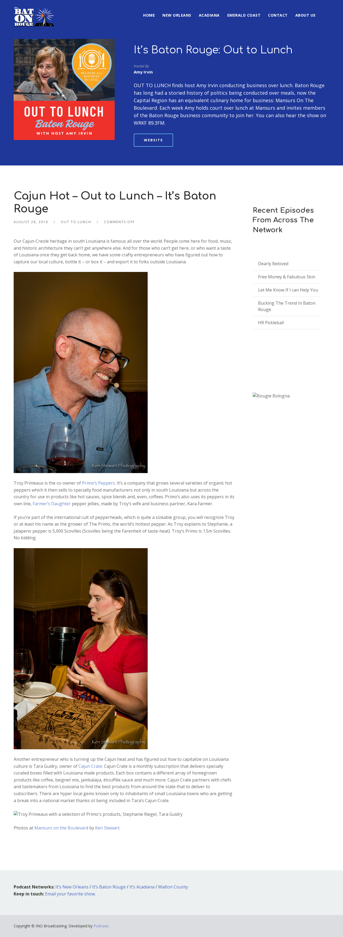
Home (149, 15)
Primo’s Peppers (98, 483)
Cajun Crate (90, 766)
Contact (278, 15)
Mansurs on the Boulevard (61, 828)
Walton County (173, 887)
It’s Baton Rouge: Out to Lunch (213, 50)
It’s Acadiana (141, 887)
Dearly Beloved (273, 264)
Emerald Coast (244, 15)
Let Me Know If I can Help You (288, 290)
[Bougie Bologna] (271, 396)
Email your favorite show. (70, 894)
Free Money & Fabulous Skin (286, 277)
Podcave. (101, 925)
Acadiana (209, 15)
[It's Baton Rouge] (34, 13)
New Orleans (176, 15)
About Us (305, 15)
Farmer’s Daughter (52, 504)
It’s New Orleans (71, 887)
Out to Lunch (76, 222)
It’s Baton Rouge (109, 887)
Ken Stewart (107, 828)
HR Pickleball (271, 323)
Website (153, 140)
